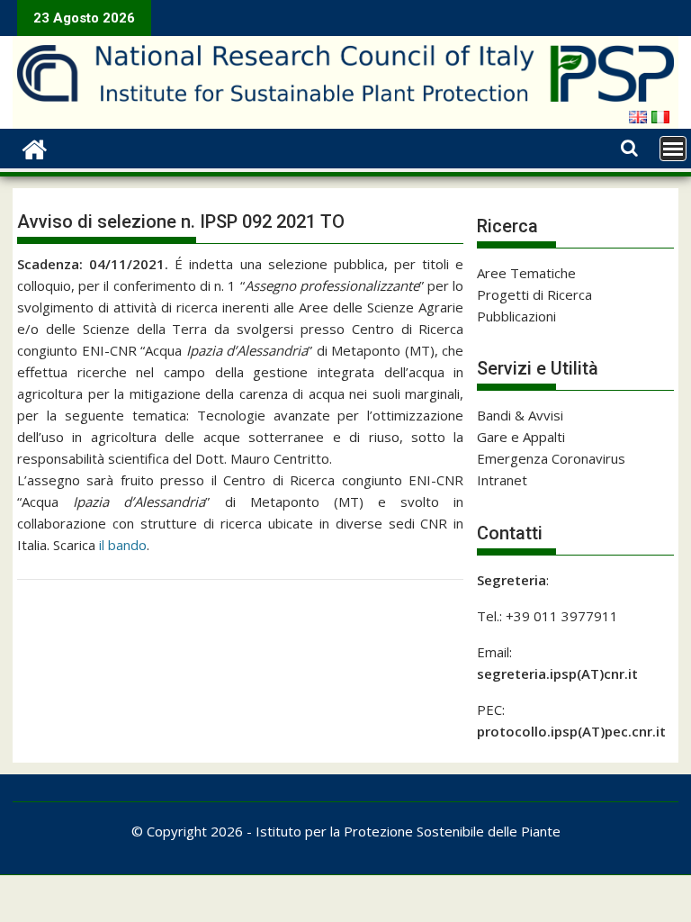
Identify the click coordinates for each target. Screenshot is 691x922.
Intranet (502, 480)
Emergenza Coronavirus (551, 458)
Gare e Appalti (521, 437)
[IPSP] (34, 147)
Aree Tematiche (526, 273)
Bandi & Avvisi (520, 415)
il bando (123, 545)
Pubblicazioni (516, 316)
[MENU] (673, 148)
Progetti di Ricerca (534, 294)
